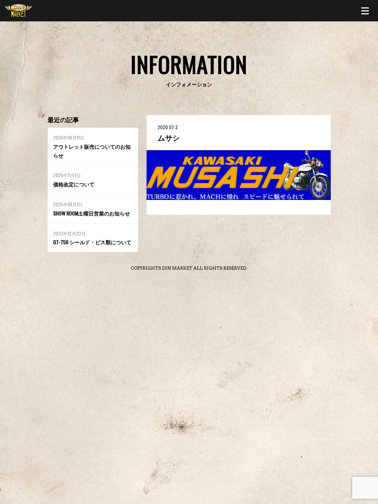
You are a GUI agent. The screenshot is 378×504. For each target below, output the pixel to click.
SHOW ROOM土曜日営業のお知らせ (91, 213)
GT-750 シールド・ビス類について (92, 242)
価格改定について (73, 184)
